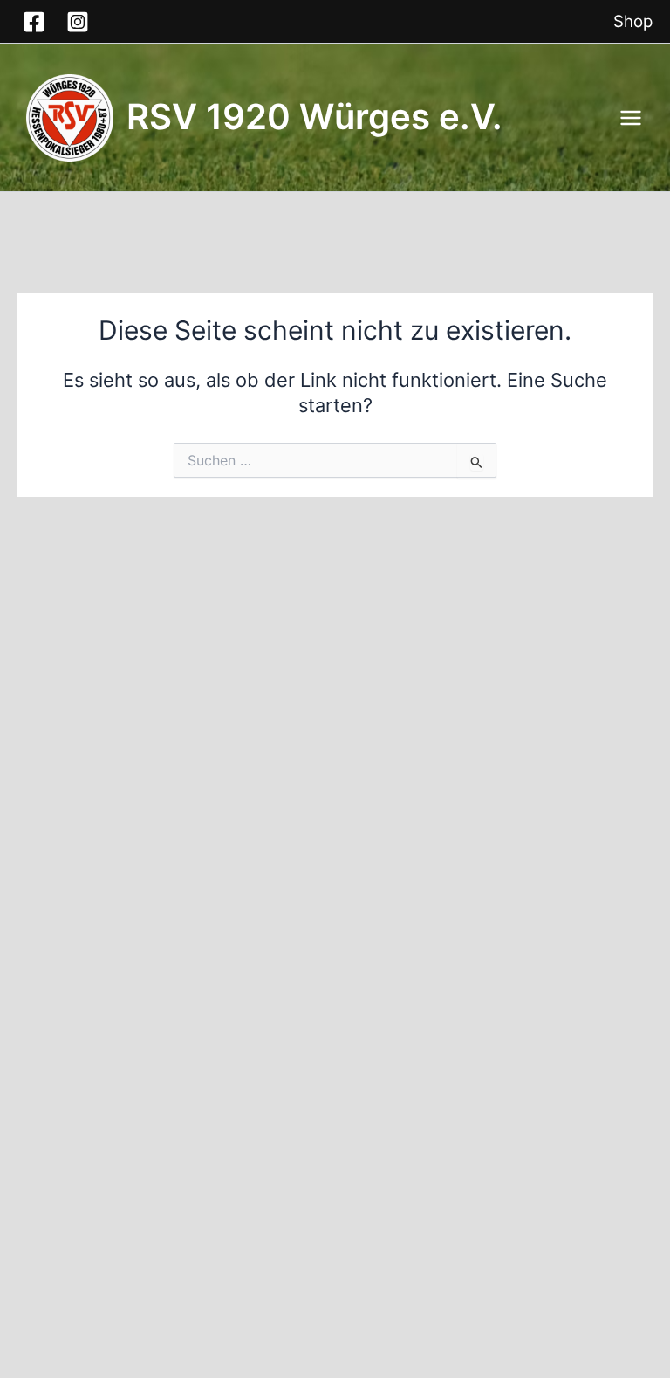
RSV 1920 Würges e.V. (314, 116)
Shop (633, 21)
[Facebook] (34, 21)
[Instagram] (77, 21)
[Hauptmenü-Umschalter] (631, 118)
